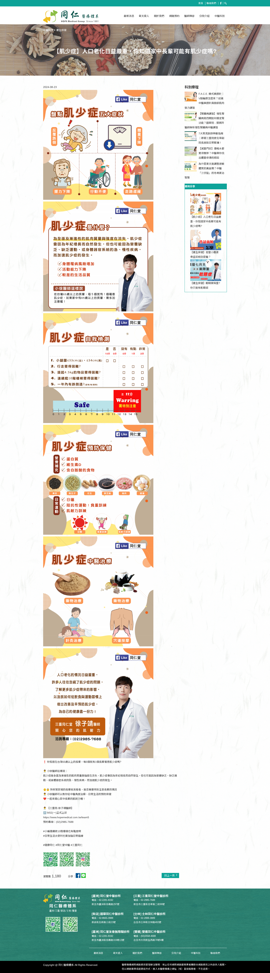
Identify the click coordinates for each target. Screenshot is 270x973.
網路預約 (174, 16)
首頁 (200, 3)
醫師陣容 (189, 16)
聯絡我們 (211, 3)
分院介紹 (204, 16)
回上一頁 (169, 875)
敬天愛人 (144, 16)
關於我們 (159, 16)
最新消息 (129, 16)
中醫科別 (220, 16)
